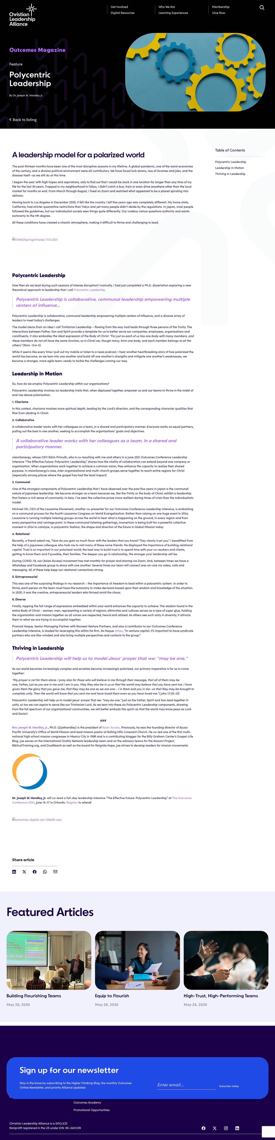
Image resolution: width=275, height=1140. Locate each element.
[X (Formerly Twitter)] (215, 1128)
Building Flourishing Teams (34, 996)
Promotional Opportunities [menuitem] (92, 1110)
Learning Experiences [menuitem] (173, 13)
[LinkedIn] (237, 1128)
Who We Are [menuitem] (167, 7)
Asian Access (111, 727)
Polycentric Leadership (89, 290)
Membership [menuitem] (221, 7)
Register (72, 802)
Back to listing (24, 119)
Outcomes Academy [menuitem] (87, 1102)
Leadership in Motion (229, 168)
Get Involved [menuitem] (119, 7)
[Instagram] (226, 1128)
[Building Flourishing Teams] (49, 960)
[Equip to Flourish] (137, 960)
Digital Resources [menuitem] (123, 13)
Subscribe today (229, 1086)
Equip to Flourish (112, 996)
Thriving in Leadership (230, 174)
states (118, 631)
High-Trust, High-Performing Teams (221, 996)
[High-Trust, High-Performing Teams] (226, 960)
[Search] (262, 7)
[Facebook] (203, 1128)
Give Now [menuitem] (218, 13)
